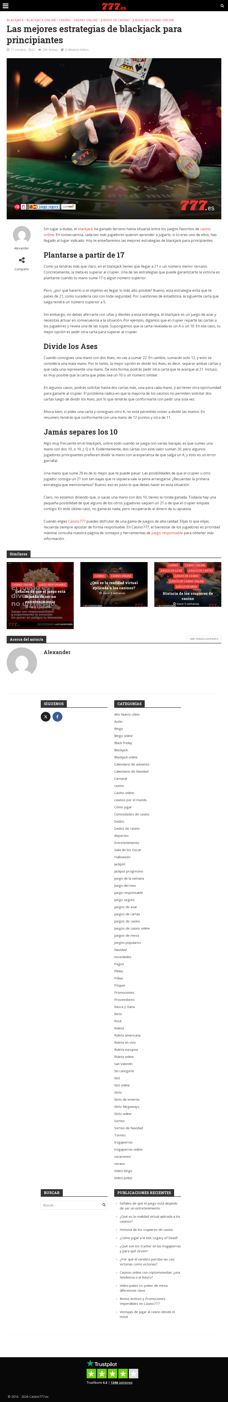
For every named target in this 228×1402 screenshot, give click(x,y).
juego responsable (167, 532)
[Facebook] (57, 717)
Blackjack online (41, 20)
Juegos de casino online (153, 20)
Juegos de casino (115, 20)
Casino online (85, 20)
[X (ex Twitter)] (46, 717)
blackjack (85, 228)
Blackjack (15, 20)
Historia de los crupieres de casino (188, 596)
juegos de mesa (186, 587)
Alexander (21, 248)
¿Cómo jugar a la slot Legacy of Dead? (149, 1238)
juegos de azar (171, 571)
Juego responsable (52, 585)
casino (65, 20)
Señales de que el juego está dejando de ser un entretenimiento (40, 596)
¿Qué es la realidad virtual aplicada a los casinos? (114, 585)
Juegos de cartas (201, 571)
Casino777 (77, 521)
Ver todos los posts (204, 638)
